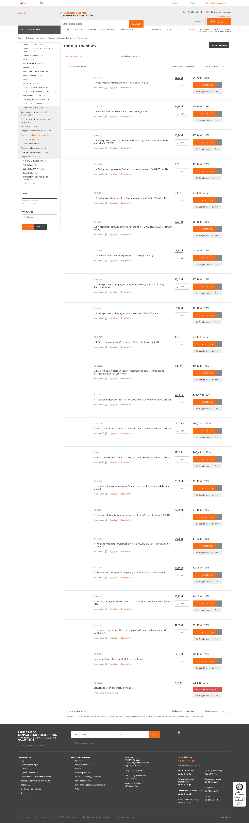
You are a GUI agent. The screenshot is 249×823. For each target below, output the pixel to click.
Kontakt (176, 3)
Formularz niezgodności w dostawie (89, 784)
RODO (76, 789)
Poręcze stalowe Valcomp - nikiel (37, 148)
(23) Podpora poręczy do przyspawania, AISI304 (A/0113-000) (123, 255)
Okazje (67, 29)
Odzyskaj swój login (29, 764)
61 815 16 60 (211, 782)
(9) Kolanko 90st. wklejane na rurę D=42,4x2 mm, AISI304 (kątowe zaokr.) (129, 572)
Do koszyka (207, 85)
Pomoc (193, 3)
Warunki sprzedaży (82, 772)
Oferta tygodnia (108, 29)
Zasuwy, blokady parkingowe (39, 99)
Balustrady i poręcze (35, 107)
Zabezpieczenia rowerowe (37, 71)
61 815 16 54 (211, 799)
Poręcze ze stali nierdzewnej (35, 135)
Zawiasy (29, 79)
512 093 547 (210, 773)
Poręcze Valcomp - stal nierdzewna (37, 130)
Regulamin (204, 29)
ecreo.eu (227, 817)
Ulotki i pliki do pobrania (31, 789)
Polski (25, 3)
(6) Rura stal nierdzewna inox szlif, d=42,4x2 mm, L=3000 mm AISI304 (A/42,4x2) (132, 428)
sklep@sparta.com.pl (220, 12)
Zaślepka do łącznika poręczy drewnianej (113, 687)
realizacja (219, 817)
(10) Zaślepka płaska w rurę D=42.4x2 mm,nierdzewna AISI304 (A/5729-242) (130, 197)
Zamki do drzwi (33, 44)
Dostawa (180, 29)
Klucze (28, 59)
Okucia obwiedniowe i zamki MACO (36, 776)
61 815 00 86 (187, 761)
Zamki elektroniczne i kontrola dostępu (38, 49)
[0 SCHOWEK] (196, 24)
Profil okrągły (31, 139)
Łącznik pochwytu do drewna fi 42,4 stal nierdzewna (119, 659)
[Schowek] (219, 85)
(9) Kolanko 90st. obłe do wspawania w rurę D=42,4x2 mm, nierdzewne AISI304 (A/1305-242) (132, 545)
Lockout (29, 183)
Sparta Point (156, 29)
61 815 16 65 (184, 793)
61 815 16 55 (184, 803)
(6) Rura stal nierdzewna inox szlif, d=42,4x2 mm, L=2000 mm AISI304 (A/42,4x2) (132, 399)
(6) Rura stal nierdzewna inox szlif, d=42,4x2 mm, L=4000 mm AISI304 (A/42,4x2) (132, 457)
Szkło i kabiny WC (33, 169)
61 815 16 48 (184, 785)
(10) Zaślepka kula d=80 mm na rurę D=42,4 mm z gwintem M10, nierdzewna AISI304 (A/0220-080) (131, 141)
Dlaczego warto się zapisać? (33, 745)
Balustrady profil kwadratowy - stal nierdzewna (36, 120)
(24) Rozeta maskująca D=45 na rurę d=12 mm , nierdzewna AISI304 (126, 342)
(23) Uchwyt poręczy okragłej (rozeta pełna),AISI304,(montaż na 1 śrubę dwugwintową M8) (129, 286)
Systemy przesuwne (34, 95)
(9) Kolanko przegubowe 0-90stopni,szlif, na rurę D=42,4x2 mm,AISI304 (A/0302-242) (133, 603)
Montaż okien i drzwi (35, 160)
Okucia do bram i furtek (36, 103)
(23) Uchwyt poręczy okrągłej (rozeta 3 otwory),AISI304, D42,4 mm (126, 313)
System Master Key (29, 772)
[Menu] (244, 783)
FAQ (22, 760)
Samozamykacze (33, 75)
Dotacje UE (25, 784)
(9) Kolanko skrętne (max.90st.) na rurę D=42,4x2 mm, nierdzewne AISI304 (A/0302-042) (130, 631)
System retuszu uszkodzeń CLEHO (36, 178)
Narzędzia (30, 165)
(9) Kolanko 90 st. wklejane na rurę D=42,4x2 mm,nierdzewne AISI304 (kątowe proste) (131, 487)
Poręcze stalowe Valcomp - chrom (37, 152)
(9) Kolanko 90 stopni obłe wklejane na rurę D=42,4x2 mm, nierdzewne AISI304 (132, 515)
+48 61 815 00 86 (194, 12)
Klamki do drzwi (33, 55)
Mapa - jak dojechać (134, 770)
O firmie (24, 768)
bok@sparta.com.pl (190, 765)
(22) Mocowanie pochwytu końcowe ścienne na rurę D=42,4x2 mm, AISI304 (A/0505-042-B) (134, 228)
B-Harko (92, 29)
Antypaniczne (31, 83)
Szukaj (136, 23)
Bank (216, 29)
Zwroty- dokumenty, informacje (87, 776)
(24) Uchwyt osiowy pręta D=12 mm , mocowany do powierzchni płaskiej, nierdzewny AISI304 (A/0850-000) (129, 372)
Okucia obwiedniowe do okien (39, 91)
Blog (169, 29)
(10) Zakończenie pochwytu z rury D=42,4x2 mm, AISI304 (121, 111)
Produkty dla (126, 29)
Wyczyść (41, 226)
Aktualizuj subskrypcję (83, 743)
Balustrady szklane (31, 126)
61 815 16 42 (211, 791)
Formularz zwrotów (82, 780)
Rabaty (192, 29)
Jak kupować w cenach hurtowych (35, 780)
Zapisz (154, 734)
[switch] (239, 803)
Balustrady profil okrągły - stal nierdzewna (34, 113)
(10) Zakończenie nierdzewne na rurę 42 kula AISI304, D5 (121, 82)
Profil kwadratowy (33, 143)
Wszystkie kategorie (30, 29)
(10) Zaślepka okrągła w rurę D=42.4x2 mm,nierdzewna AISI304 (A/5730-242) (131, 169)
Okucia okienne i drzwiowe (38, 87)
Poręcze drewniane (30, 156)
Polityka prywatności (83, 764)
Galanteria (30, 173)
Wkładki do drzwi (34, 63)
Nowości (79, 29)
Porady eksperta (219, 45)
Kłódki (28, 67)
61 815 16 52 (184, 773)
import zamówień (224, 16)
